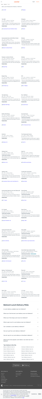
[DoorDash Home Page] (16, 1)
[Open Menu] (1, 2)
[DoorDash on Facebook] (38, 385)
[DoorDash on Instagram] (40, 385)
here (23, 397)
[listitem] (6, 347)
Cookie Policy (13, 395)
